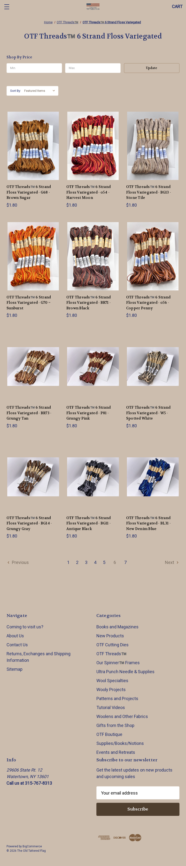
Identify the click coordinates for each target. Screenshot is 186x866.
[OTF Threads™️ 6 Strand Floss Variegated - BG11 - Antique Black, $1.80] (93, 477)
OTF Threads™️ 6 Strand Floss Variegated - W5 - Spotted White (148, 413)
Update (151, 68)
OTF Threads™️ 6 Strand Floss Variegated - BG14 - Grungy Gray (29, 523)
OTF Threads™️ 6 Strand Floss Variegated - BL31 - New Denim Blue (148, 523)
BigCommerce (32, 846)
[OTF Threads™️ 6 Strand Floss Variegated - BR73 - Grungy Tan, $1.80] (33, 366)
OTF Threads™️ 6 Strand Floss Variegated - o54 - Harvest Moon (88, 192)
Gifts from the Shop (115, 725)
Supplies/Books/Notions (120, 743)
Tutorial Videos (110, 707)
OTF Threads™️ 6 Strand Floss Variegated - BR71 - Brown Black (88, 303)
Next (170, 562)
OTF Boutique (109, 734)
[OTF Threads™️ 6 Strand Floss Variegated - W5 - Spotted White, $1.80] (153, 366)
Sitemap (15, 669)
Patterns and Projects (117, 698)
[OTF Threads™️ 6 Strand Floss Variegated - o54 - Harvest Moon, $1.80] (93, 146)
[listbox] (40, 90)
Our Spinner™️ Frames (118, 662)
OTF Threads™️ (111, 653)
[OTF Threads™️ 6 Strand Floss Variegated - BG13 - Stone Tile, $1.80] (153, 146)
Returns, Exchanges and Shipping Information (38, 657)
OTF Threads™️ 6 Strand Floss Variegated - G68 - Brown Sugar (29, 192)
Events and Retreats (115, 752)
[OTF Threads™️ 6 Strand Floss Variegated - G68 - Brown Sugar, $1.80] (33, 146)
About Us (15, 635)
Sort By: (15, 91)
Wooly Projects (111, 689)
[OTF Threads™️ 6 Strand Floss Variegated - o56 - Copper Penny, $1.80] (153, 256)
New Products (110, 635)
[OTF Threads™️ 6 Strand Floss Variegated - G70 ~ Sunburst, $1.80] (33, 256)
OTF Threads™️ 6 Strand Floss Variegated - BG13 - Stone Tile (148, 192)
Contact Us (17, 644)
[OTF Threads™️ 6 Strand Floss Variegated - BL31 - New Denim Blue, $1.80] (153, 477)
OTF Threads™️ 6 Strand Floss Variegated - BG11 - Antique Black (88, 523)
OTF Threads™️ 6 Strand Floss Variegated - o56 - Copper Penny (148, 303)
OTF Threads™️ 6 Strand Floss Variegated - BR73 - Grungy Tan (29, 413)
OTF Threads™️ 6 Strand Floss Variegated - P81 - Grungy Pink (88, 413)
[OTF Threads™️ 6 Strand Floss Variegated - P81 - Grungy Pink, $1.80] (93, 366)
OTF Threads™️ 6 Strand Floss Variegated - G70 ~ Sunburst (29, 303)
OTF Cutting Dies (112, 644)
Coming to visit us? (25, 626)
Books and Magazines (117, 626)
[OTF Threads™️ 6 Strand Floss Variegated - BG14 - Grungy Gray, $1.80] (33, 477)
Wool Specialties (112, 680)
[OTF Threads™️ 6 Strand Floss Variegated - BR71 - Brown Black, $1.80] (93, 256)
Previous (20, 562)
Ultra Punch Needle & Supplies (125, 671)
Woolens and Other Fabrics (122, 716)
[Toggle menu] (6, 6)
